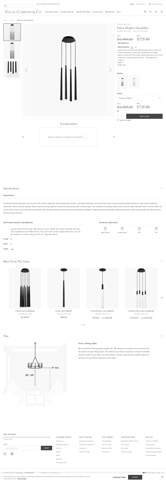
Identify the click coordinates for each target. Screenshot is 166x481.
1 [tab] (81, 324)
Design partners (83, 12)
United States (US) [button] (153, 473)
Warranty (59, 459)
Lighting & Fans (51, 12)
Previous (5, 297)
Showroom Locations (86, 441)
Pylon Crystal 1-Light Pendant (102, 311)
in (132, 47)
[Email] (27, 448)
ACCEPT (135, 477)
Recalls (58, 452)
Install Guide (122, 232)
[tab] (83, 188)
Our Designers (106, 441)
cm (136, 47)
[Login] (156, 12)
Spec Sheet (105, 232)
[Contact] (151, 12)
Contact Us (59, 441)
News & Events (107, 448)
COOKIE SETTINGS (119, 477)
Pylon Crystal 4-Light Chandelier (141, 311)
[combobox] (18, 6)
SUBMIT (46, 448)
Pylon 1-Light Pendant (63, 311)
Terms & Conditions (152, 441)
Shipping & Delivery (62, 445)
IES (139, 232)
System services (67, 12)
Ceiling (12, 20)
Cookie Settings (151, 455)
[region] (83, 477)
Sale (119, 12)
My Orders (124, 448)
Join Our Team (106, 445)
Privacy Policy (150, 445)
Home (5, 20)
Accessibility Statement (153, 448)
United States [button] (157, 4)
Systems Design (84, 452)
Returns (58, 448)
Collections (97, 12)
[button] (26, 69)
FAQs (58, 455)
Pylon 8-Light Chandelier (25, 311)
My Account (125, 445)
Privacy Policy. (22, 479)
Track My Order (61, 463)
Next (161, 297)
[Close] (162, 476)
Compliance (106, 452)
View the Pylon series (140, 31)
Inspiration (110, 12)
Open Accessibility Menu (154, 452)
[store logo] (23, 12)
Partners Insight (126, 452)
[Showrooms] (145, 12)
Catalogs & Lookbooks (86, 445)
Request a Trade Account (129, 441)
